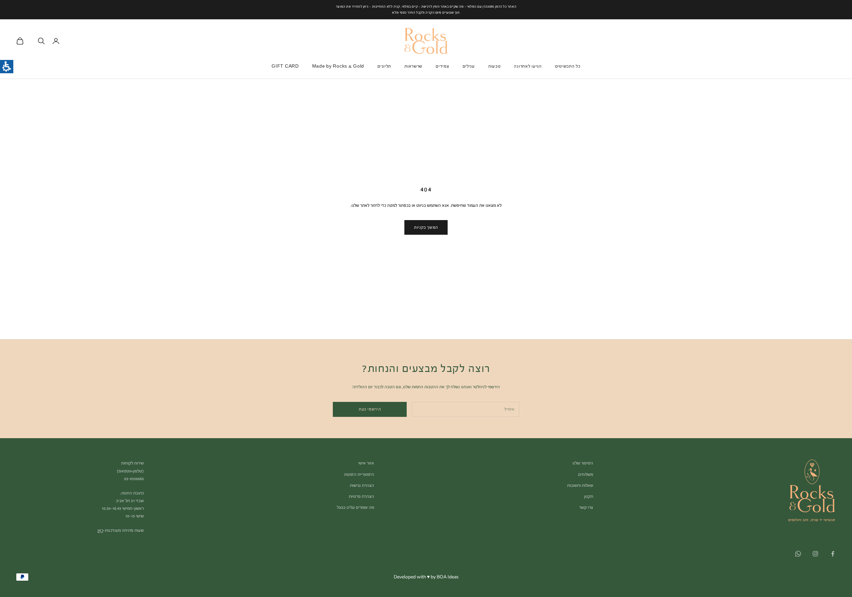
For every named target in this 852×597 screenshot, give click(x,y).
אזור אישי (366, 463)
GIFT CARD (285, 66)
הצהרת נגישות (362, 485)
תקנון (588, 496)
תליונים (384, 66)
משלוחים (585, 474)
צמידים (442, 66)
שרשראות (413, 66)
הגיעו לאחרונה (527, 66)
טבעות (494, 66)
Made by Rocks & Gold (338, 66)
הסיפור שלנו (582, 463)
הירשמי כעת (370, 409)
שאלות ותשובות (580, 485)
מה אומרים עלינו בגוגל (355, 507)
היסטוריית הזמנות (359, 474)
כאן (100, 530)
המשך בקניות (426, 227)
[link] (832, 553)
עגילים (469, 66)
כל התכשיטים (567, 66)
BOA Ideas (448, 577)
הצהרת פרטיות (361, 496)
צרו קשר (586, 507)
